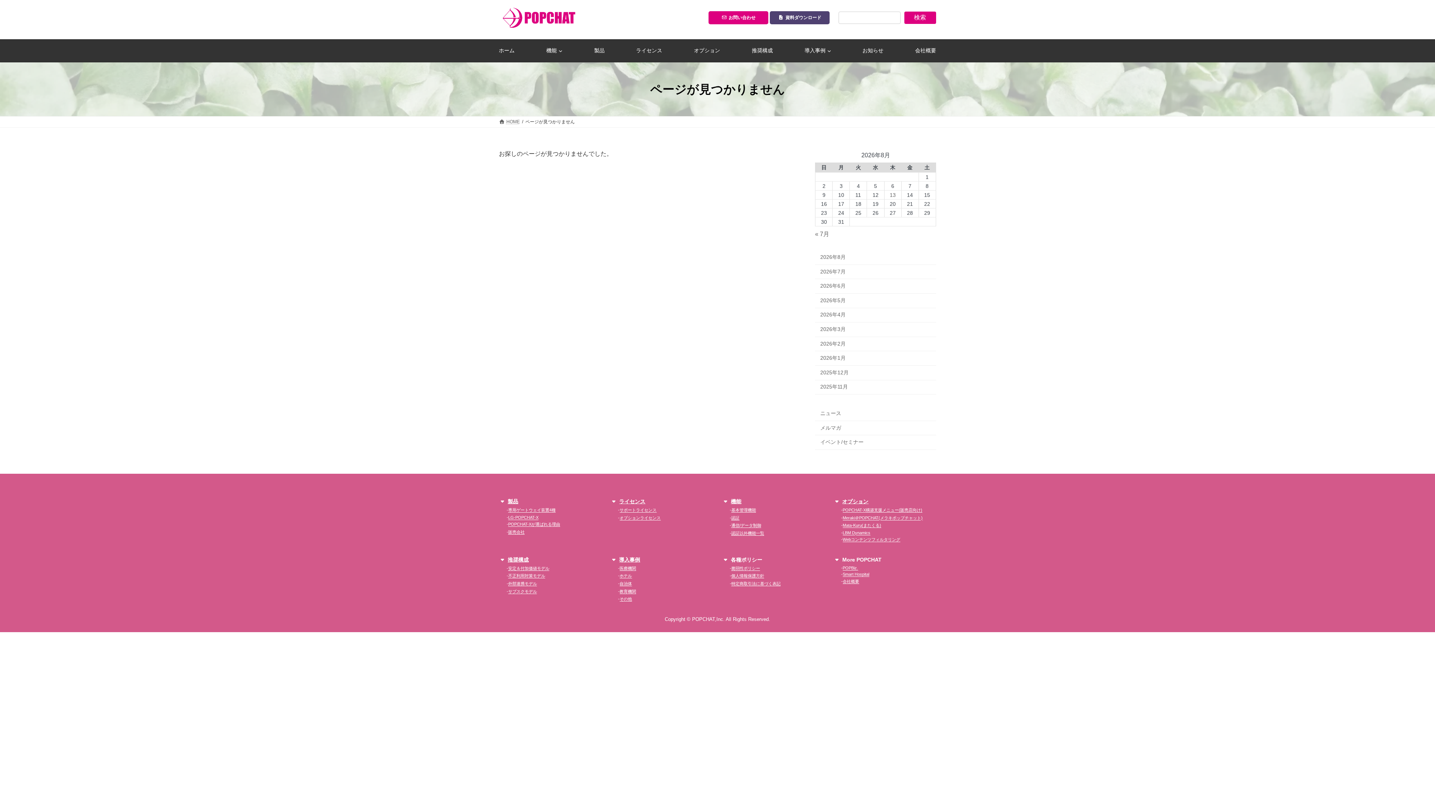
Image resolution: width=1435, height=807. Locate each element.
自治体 (626, 583)
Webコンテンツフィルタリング (871, 539)
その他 (626, 599)
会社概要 (851, 581)
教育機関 (628, 591)
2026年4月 (833, 315)
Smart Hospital (856, 574)
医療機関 (628, 568)
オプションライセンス (640, 518)
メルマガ (830, 428)
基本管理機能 (743, 510)
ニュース (830, 413)
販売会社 (516, 532)
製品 (513, 501)
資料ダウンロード (803, 17)
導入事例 (629, 560)
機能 (736, 501)
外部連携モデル (522, 583)
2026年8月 (833, 257)
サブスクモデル (522, 591)
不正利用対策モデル (526, 575)
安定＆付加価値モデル (528, 568)
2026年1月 (833, 358)
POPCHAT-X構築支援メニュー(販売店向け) (882, 510)
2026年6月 (833, 286)
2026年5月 (833, 300)
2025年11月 (834, 387)
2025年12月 (834, 372)
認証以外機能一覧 (747, 533)
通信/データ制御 (746, 525)
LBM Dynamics (856, 533)
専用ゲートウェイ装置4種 (532, 510)
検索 (920, 17)
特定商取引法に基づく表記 (756, 583)
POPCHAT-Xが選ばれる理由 (534, 524)
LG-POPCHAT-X (523, 517)
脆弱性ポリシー (745, 568)
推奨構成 (518, 560)
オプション (855, 501)
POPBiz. (850, 568)
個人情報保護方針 (747, 575)
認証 (735, 518)
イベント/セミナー (842, 442)
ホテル (626, 575)
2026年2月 (833, 344)
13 (893, 195)
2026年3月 (833, 329)
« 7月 (822, 234)
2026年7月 (833, 272)
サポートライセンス (638, 510)
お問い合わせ (742, 17)
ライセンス (632, 501)
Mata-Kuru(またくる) (862, 525)
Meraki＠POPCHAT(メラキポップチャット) (883, 518)
